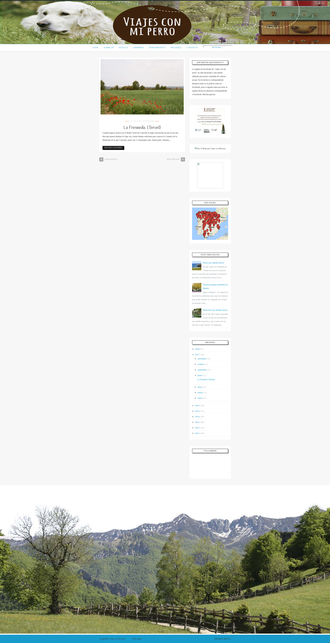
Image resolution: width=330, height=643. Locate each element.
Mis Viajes (176, 47)
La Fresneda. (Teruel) (142, 128)
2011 (197, 433)
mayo (200, 387)
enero (200, 398)
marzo (200, 392)
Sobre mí (108, 47)
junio (200, 375)
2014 (197, 417)
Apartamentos (157, 47)
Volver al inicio (221, 639)
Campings (138, 47)
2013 (197, 422)
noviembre (202, 359)
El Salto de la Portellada (142, 121)
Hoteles (123, 47)
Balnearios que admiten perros (215, 310)
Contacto (192, 47)
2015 (197, 411)
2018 (197, 349)
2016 (197, 405)
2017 (197, 354)
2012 (197, 428)
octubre (201, 364)
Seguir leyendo (113, 148)
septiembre (202, 370)
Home (95, 47)
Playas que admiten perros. (214, 263)
